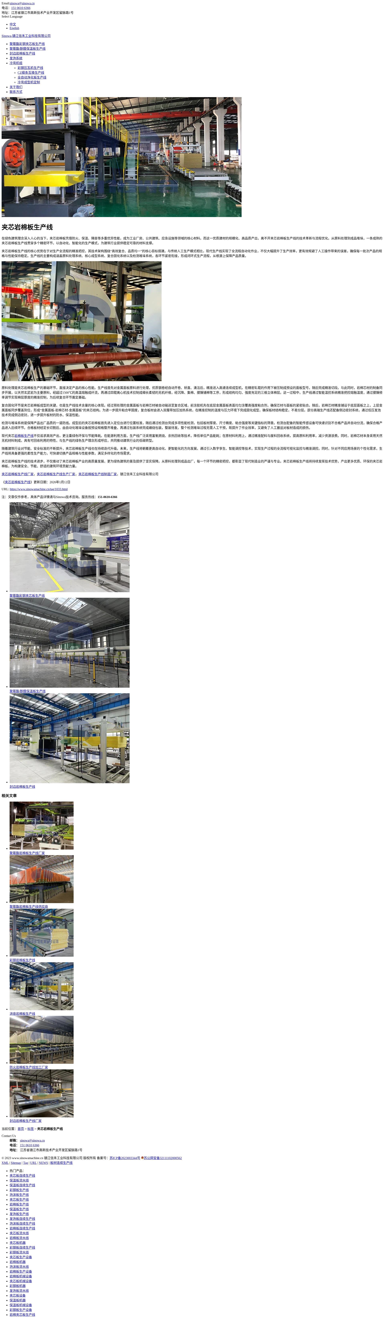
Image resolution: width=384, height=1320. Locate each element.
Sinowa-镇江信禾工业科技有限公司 (26, 36)
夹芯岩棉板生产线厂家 (18, 474)
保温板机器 (18, 1300)
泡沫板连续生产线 (22, 1223)
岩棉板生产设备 (21, 1271)
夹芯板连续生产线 (22, 1175)
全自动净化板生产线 (32, 77)
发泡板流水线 (19, 1290)
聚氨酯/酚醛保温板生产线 (28, 48)
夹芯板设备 (18, 1295)
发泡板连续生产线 (22, 1218)
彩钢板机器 (18, 1286)
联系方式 (16, 92)
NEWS (43, 1163)
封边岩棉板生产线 (22, 53)
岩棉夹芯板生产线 (22, 1314)
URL (33, 1163)
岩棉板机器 (18, 1262)
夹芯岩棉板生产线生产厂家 (56, 474)
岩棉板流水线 (19, 1238)
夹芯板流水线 (19, 1233)
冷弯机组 (16, 63)
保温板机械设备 (21, 1305)
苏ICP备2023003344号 (125, 1158)
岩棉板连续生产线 (22, 1228)
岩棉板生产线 (24, 435)
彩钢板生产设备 (21, 1310)
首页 (21, 1129)
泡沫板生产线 (19, 1194)
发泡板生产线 (19, 1214)
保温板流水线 (19, 1180)
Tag (25, 1163)
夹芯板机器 (18, 1242)
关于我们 (16, 87)
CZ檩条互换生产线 (31, 72)
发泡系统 (16, 58)
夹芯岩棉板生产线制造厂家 (97, 474)
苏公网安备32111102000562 (163, 1158)
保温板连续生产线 (22, 1185)
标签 (30, 1129)
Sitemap (16, 1163)
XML (5, 1163)
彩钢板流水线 (19, 1252)
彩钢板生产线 (19, 1190)
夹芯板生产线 (19, 1199)
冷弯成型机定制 (29, 82)
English (14, 28)
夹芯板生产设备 (21, 1257)
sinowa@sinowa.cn (22, 3)
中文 (13, 24)
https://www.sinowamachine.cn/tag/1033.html (39, 489)
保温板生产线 (19, 1209)
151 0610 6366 (20, 8)
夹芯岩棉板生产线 (17, 482)
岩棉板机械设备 (21, 1276)
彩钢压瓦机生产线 (30, 68)
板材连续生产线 (61, 1163)
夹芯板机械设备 (21, 1281)
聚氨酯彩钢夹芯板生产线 (27, 44)
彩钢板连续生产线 (22, 1247)
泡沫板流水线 (19, 1266)
